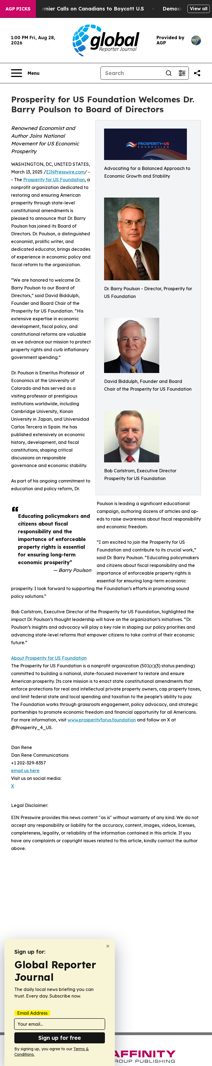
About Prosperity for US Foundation (49, 658)
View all (198, 8)
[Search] (168, 73)
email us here (25, 770)
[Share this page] (197, 73)
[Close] (107, 946)
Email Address (32, 1013)
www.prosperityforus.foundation (102, 720)
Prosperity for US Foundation (54, 179)
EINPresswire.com (65, 172)
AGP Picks (18, 9)
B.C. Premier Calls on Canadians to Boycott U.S (84, 9)
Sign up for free (59, 1037)
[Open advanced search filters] (182, 73)
